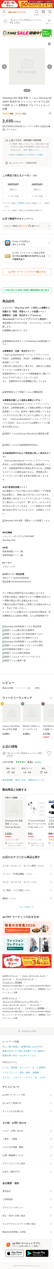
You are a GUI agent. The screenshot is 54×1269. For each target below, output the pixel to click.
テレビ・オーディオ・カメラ (33, 976)
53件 (38, 762)
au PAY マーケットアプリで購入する (27, 271)
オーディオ (6, 979)
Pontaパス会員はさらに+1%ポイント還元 (26, 155)
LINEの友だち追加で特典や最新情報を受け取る (27, 290)
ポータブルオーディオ (25, 979)
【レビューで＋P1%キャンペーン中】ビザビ (20, 1001)
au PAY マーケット (10, 976)
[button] (50, 113)
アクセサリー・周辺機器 (12, 982)
